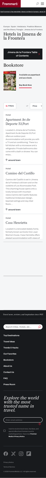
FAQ (5, 378)
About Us (7, 366)
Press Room (9, 384)
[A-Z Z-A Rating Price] (32, 107)
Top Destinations (11, 335)
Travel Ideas (9, 341)
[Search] (39, 326)
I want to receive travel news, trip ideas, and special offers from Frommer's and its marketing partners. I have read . (24, 432)
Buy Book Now (25, 85)
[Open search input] (37, 3)
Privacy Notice (8, 462)
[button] (42, 4)
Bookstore (8, 360)
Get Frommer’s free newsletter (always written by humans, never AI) (22, 11)
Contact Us (8, 372)
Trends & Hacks (10, 348)
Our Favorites (9, 354)
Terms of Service (9, 467)
